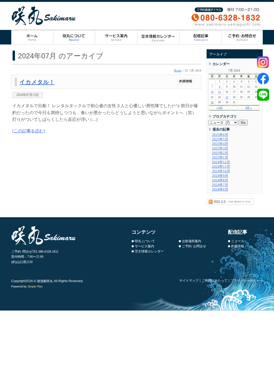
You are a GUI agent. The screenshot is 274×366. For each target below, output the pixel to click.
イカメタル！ (37, 82)
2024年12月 (221, 162)
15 (219, 91)
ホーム (32, 37)
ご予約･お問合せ (194, 246)
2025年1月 (220, 157)
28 (212, 102)
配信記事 (200, 37)
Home (177, 70)
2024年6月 (220, 189)
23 (227, 97)
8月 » (249, 107)
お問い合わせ (242, 37)
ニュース (237, 241)
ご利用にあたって (214, 280)
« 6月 (219, 107)
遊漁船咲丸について (74, 37)
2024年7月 (220, 185)
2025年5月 (220, 139)
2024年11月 (221, 167)
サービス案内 (116, 37)
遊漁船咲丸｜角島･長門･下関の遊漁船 (44, 15)
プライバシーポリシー (247, 280)
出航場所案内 (191, 241)
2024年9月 (220, 176)
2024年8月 (220, 180)
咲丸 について (145, 241)
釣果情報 (185, 81)
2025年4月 (220, 144)
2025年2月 (220, 153)
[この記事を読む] (28, 131)
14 (212, 91)
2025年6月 (220, 135)
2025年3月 (220, 148)
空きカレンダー (158, 37)
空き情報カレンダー (149, 251)
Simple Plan (35, 286)
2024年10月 (221, 171)
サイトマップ (189, 280)
